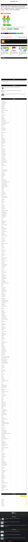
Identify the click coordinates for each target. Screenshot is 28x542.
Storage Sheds (14, 443)
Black (14, 131)
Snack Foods (14, 424)
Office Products (14, 353)
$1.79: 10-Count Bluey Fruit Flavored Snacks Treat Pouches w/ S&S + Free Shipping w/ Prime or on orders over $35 (15, 525)
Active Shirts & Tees (14, 108)
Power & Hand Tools (14, 389)
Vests (14, 479)
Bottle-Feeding (14, 141)
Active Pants (14, 107)
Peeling (14, 376)
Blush (14, 134)
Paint (14, 364)
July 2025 (14, 500)
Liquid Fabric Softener (14, 331)
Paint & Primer (14, 365)
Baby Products (14, 118)
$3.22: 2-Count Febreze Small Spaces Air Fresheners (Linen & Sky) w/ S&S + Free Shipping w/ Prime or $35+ (4, 53)
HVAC (14, 268)
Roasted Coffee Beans (14, 402)
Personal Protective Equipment (14, 380)
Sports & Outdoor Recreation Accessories (14, 433)
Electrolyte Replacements (14, 231)
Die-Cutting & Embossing (14, 212)
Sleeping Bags (14, 421)
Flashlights (14, 244)
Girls (14, 256)
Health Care (14, 279)
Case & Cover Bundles (14, 165)
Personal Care (14, 379)
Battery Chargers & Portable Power (14, 122)
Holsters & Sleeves (14, 287)
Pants (14, 368)
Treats (14, 468)
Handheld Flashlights (14, 275)
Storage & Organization (14, 442)
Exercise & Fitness (14, 234)
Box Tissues (14, 143)
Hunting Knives (14, 299)
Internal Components (14, 302)
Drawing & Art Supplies (14, 221)
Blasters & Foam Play (14, 132)
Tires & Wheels (14, 458)
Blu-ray (14, 133)
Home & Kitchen (14, 288)
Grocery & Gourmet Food (14, 265)
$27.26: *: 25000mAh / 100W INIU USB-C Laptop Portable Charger (12, 518)
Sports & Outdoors (14, 434)
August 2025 (14, 499)
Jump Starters (14, 310)
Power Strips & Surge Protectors (14, 391)
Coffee (14, 178)
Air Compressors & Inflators (14, 110)
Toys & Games (14, 467)
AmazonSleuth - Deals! (14, 1)
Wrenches (14, 488)
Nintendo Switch (14, 346)
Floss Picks (14, 246)
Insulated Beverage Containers (14, 300)
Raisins (14, 400)
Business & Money (14, 153)
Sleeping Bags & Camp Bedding (14, 422)
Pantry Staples (14, 367)
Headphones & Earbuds (14, 277)
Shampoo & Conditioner (14, 414)
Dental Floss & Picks (14, 208)
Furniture (14, 253)
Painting (14, 366)
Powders (14, 388)
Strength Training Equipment (14, 444)
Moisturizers (14, 343)
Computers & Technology (14, 185)
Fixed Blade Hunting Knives (14, 243)
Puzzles (14, 398)
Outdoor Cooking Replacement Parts (14, 356)
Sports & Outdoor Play (14, 432)
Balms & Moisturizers (14, 120)
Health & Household (5, 4)
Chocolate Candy (14, 174)
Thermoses (14, 457)
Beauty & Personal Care (14, 123)
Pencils (14, 377)
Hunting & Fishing (14, 298)
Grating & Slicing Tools (14, 257)
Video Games (14, 480)
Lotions (14, 332)
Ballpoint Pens (14, 119)
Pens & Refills (14, 378)
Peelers (14, 375)
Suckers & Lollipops (14, 445)
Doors (14, 219)
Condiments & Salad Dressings (14, 186)
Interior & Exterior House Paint (14, 301)
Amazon (2, 13)
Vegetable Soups (14, 478)
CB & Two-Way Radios (14, 154)
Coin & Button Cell (14, 179)
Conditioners (14, 187)
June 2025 (14, 501)
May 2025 (14, 502)
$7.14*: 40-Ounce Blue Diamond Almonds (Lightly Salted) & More (12, 87)
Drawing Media (14, 222)
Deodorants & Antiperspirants (14, 210)
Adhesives (14, 109)
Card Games (14, 164)
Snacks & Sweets (14, 425)
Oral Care (14, 355)
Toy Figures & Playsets (14, 465)
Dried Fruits (14, 223)
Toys (14, 466)
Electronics (14, 232)
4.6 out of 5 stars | (7, 13)
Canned (14, 163)
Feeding (14, 242)
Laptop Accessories (14, 324)
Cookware (14, 190)
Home (1, 4)
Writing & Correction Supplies (14, 489)
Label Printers (14, 323)
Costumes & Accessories (14, 196)
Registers (14, 401)
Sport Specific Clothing (14, 431)
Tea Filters (14, 455)
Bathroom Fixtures (14, 121)
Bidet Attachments (14, 129)
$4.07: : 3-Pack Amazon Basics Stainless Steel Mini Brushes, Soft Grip (12, 90)
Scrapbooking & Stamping (14, 410)
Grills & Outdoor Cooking (14, 264)
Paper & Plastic (14, 369)
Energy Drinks (14, 233)
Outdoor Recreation (14, 358)
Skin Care (14, 420)
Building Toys (14, 152)
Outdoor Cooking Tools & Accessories (14, 357)
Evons (2, 11)
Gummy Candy (14, 267)
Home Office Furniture (14, 291)
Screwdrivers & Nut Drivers (14, 413)
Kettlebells (14, 311)
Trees (14, 469)
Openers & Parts (14, 354)
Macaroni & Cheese (14, 333)
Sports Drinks (14, 435)
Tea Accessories (14, 454)
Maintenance (14, 335)
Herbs (14, 286)
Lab (14, 322)
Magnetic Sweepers (14, 334)
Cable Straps (14, 156)
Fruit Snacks (14, 252)
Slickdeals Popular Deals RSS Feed (14, 423)
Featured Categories (14, 241)
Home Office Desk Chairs (14, 290)
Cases (14, 166)
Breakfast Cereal (14, 145)
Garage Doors (14, 255)
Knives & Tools (14, 321)
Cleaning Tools (14, 175)
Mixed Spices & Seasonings (14, 342)
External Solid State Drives (14, 235)
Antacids (14, 111)
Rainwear (14, 399)
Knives (14, 320)
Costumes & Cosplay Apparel (14, 197)
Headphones (14, 276)
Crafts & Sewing (14, 201)
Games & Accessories (14, 254)
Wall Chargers (14, 481)
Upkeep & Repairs (14, 476)
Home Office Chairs (14, 289)
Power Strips (14, 390)
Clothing (14, 177)
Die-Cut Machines (14, 211)
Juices (14, 309)
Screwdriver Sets (14, 412)
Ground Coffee (14, 266)
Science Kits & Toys (14, 409)
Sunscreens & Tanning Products (14, 447)
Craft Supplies (14, 199)
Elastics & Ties (14, 230)
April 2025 (14, 503)
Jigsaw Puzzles (14, 308)
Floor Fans (14, 245)
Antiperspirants (14, 112)
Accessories (14, 100)
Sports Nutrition (14, 436)
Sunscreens (14, 446)
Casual (14, 167)
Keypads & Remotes (14, 312)
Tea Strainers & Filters (14, 456)
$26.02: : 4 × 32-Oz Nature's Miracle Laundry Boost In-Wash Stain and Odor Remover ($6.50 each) (14, 53)
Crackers (14, 198)
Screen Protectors (14, 411)
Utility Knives (14, 477)
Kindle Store (14, 313)
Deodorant (14, 209)
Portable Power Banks (14, 387)
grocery (14, 490)
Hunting (14, 297)
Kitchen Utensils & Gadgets (14, 319)
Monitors (14, 344)
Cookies (14, 189)
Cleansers (14, 176)
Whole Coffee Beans (14, 487)
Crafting (14, 200)
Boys (14, 144)
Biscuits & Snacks (14, 130)
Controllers (14, 188)
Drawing (14, 220)
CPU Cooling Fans (14, 155)
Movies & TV (14, 345)
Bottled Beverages (14, 142)
